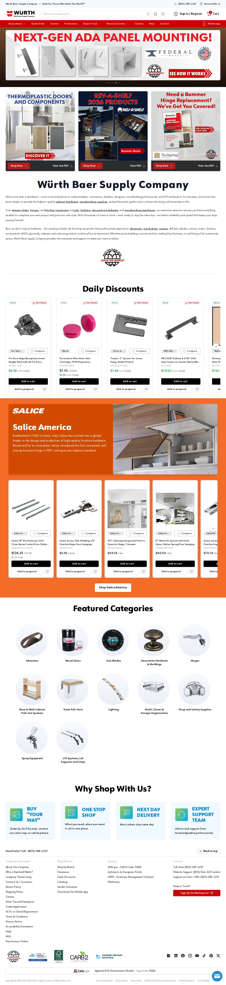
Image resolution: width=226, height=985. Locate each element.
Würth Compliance (187, 981)
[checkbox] (32, 351)
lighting (86, 210)
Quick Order (38, 23)
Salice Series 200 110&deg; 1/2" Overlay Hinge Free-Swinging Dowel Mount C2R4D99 (77, 544)
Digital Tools (90, 23)
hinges (34, 210)
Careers (139, 23)
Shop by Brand (65, 867)
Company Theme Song (18, 877)
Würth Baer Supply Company (21, 3)
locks (76, 210)
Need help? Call (27, 851)
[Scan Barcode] (163, 14)
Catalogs (62, 882)
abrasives (136, 228)
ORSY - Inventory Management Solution (131, 877)
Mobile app (214, 23)
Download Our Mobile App (72, 892)
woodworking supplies (93, 202)
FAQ (8, 936)
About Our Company (17, 867)
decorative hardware (105, 210)
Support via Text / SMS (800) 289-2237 (196, 877)
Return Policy (13, 887)
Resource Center (116, 23)
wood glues (150, 228)
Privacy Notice (14, 921)
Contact (164, 23)
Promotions (70, 23)
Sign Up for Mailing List (195, 893)
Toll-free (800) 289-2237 (188, 867)
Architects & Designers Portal (125, 872)
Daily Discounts (113, 289)
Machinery (114, 882)
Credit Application (16, 906)
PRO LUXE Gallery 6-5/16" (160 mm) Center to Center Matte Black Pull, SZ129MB (180, 362)
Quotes (54, 23)
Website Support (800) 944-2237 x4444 (196, 872)
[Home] (21, 14)
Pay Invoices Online (17, 941)
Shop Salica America (113, 587)
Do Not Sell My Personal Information (160, 981)
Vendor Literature (67, 887)
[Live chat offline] (217, 976)
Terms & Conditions (17, 916)
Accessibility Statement (19, 926)
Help (151, 23)
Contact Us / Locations (19, 882)
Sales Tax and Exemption (20, 901)
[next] (216, 346)
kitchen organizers (57, 210)
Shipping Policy (14, 892)
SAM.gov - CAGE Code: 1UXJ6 (124, 867)
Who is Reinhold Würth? (19, 872)
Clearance (63, 872)
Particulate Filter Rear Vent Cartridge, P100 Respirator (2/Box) (75, 362)
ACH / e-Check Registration (22, 911)
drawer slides (20, 210)
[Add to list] (44, 389)
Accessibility (136, 981)
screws (163, 228)
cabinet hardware (67, 202)
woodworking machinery (140, 210)
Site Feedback (204, 981)
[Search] (148, 14)
